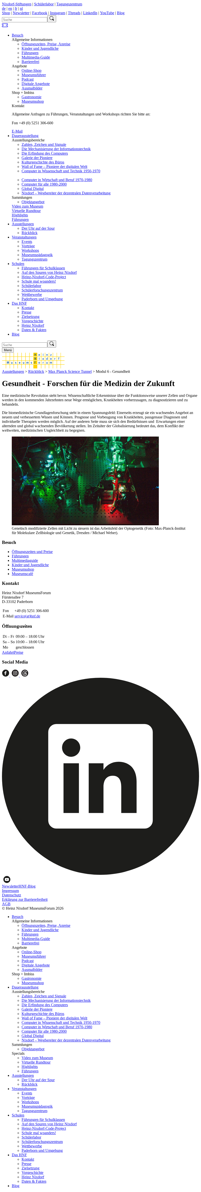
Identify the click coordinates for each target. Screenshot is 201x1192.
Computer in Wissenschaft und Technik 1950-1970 (61, 171)
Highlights (20, 215)
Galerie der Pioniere (37, 158)
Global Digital (33, 189)
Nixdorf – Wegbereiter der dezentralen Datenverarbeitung (66, 193)
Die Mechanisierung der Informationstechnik (56, 149)
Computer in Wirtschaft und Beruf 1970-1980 (57, 180)
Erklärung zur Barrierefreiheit (25, 899)
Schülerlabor (44, 4)
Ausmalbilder (32, 88)
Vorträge (28, 246)
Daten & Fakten (34, 330)
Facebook (39, 13)
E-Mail (17, 131)
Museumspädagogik (37, 255)
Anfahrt (8, 652)
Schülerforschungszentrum (42, 290)
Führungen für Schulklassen (43, 268)
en (10, 8)
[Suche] (51, 18)
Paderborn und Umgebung (42, 299)
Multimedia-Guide (36, 57)
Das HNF (19, 303)
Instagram (57, 13)
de (4, 8)
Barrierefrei (30, 62)
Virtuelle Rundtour (26, 211)
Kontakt (28, 308)
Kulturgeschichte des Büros (43, 162)
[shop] (5, 27)
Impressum (10, 891)
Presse (26, 312)
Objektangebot (33, 202)
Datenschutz (11, 895)
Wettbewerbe (32, 294)
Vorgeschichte (32, 321)
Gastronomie (31, 97)
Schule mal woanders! (39, 281)
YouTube (107, 13)
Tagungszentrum (69, 4)
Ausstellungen (23, 224)
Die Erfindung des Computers (45, 153)
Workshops (30, 250)
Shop (6, 13)
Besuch (17, 35)
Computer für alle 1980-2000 (44, 184)
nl (21, 8)
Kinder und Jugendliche (40, 48)
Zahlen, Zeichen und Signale (44, 144)
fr (16, 8)
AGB (6, 904)
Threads (74, 13)
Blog (121, 13)
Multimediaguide (25, 560)
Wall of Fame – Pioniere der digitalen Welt (54, 166)
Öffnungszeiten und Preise (32, 552)
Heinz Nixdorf (33, 325)
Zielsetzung (30, 316)
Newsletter (21, 13)
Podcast (28, 79)
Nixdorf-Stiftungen (16, 4)
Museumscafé (22, 574)
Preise (18, 652)
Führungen (30, 53)
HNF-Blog (27, 886)
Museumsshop (33, 101)
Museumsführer (34, 75)
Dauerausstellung (25, 136)
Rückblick (30, 233)
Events (27, 241)
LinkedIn (90, 13)
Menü (8, 350)
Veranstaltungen (24, 237)
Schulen (18, 264)
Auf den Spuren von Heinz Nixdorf (49, 272)
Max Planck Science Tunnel (70, 371)
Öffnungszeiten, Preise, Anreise (46, 44)
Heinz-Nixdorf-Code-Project (44, 277)
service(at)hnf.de (27, 616)
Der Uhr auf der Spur (38, 228)
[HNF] (33, 367)
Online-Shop (31, 70)
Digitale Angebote (36, 84)
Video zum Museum (27, 206)
